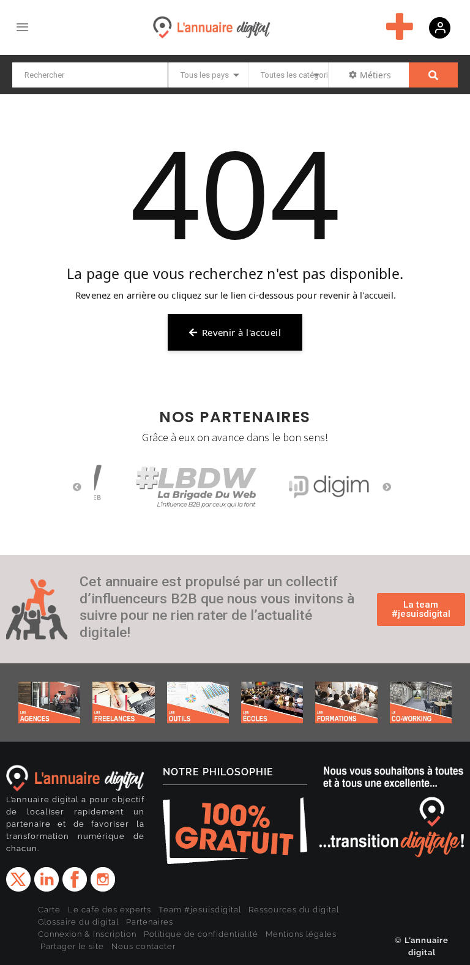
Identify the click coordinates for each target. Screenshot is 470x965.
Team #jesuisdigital (200, 909)
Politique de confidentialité (201, 934)
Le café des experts (109, 909)
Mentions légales (301, 934)
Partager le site (72, 946)
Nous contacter (143, 946)
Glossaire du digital (78, 921)
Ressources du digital (293, 909)
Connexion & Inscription (87, 934)
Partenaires (149, 921)
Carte (49, 909)
